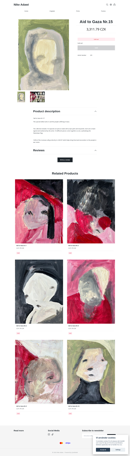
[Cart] (114, 4)
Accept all (103, 449)
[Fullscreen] (44, 54)
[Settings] (111, 4)
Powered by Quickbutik (71, 452)
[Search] (107, 4)
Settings (118, 449)
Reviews (39, 150)
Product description (46, 111)
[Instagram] (49, 434)
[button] (71, 55)
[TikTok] (53, 434)
